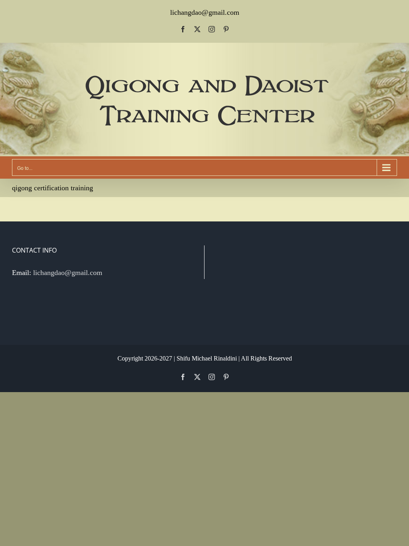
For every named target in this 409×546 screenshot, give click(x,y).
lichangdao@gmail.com (204, 12)
